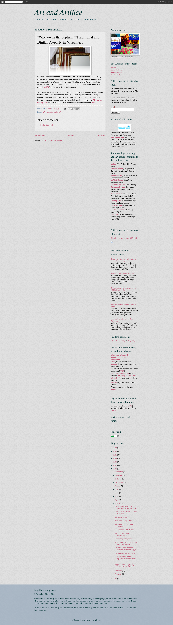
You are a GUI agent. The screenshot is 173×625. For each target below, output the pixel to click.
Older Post (100, 135)
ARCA (122, 371)
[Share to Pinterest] (79, 108)
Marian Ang (115, 68)
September (119, 482)
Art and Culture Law (118, 357)
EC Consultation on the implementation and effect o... (125, 559)
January (118, 574)
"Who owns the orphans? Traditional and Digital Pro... (126, 565)
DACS (113, 410)
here (93, 102)
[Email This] (69, 108)
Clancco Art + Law (118, 187)
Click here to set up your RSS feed (124, 238)
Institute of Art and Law (120, 373)
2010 (115, 579)
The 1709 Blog (116, 205)
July (117, 489)
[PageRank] (115, 437)
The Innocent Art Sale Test (124, 530)
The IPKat (115, 214)
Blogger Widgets (132, 341)
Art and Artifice (58, 12)
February (118, 571)
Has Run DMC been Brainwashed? (122, 534)
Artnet (113, 362)
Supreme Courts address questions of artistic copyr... (126, 549)
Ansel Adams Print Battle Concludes (124, 525)
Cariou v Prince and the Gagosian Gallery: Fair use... (126, 507)
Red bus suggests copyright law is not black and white (123, 289)
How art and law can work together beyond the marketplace (123, 260)
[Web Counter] (115, 425)
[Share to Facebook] (76, 108)
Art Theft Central (117, 180)
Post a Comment (46, 125)
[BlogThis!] (72, 108)
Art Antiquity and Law (126, 376)
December (119, 472)
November (119, 475)
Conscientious (116, 194)
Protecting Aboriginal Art (123, 521)
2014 (115, 458)
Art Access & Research (119, 355)
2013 (115, 462)
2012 (115, 465)
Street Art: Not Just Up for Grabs (123, 273)
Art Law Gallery (117, 169)
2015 (115, 455)
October (118, 479)
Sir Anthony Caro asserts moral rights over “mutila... (126, 543)
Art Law (114, 164)
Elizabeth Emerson (118, 70)
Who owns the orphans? (52, 112)
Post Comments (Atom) (53, 140)
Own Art (114, 382)
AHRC (46, 87)
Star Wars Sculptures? (123, 517)
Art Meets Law (116, 176)
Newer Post (40, 135)
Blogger (98, 620)
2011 (115, 469)
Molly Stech (115, 74)
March (117, 503)
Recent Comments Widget (119, 341)
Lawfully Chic (116, 201)
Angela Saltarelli (117, 72)
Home (71, 135)
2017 (115, 448)
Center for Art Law (118, 185)
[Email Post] (65, 109)
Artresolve (115, 378)
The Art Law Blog (117, 210)
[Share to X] (74, 108)
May (117, 496)
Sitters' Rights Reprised (123, 539)
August (118, 486)
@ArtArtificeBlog (117, 137)
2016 (115, 451)
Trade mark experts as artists (125, 553)
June (117, 493)
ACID (130, 406)
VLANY (114, 389)
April (117, 500)
